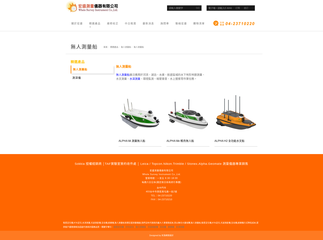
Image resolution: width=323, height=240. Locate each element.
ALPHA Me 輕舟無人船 (180, 140)
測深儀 (76, 77)
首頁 (105, 47)
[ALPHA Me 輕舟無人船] (188, 113)
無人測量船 (126, 47)
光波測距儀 (153, 227)
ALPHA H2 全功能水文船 (229, 140)
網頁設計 (170, 235)
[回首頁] (92, 7)
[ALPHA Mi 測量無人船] (140, 113)
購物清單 (199, 23)
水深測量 (180, 227)
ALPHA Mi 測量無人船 (132, 140)
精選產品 (114, 47)
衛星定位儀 (119, 227)
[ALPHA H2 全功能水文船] (235, 113)
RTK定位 (130, 227)
